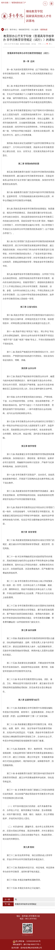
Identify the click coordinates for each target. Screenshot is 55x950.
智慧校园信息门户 (19, 3)
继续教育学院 (24, 30)
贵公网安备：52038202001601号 (28, 941)
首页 (6, 30)
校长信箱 (4, 3)
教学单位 (13, 30)
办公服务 (34, 30)
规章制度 (43, 30)
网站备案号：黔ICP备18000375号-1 (27, 944)
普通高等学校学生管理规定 (25, 904)
